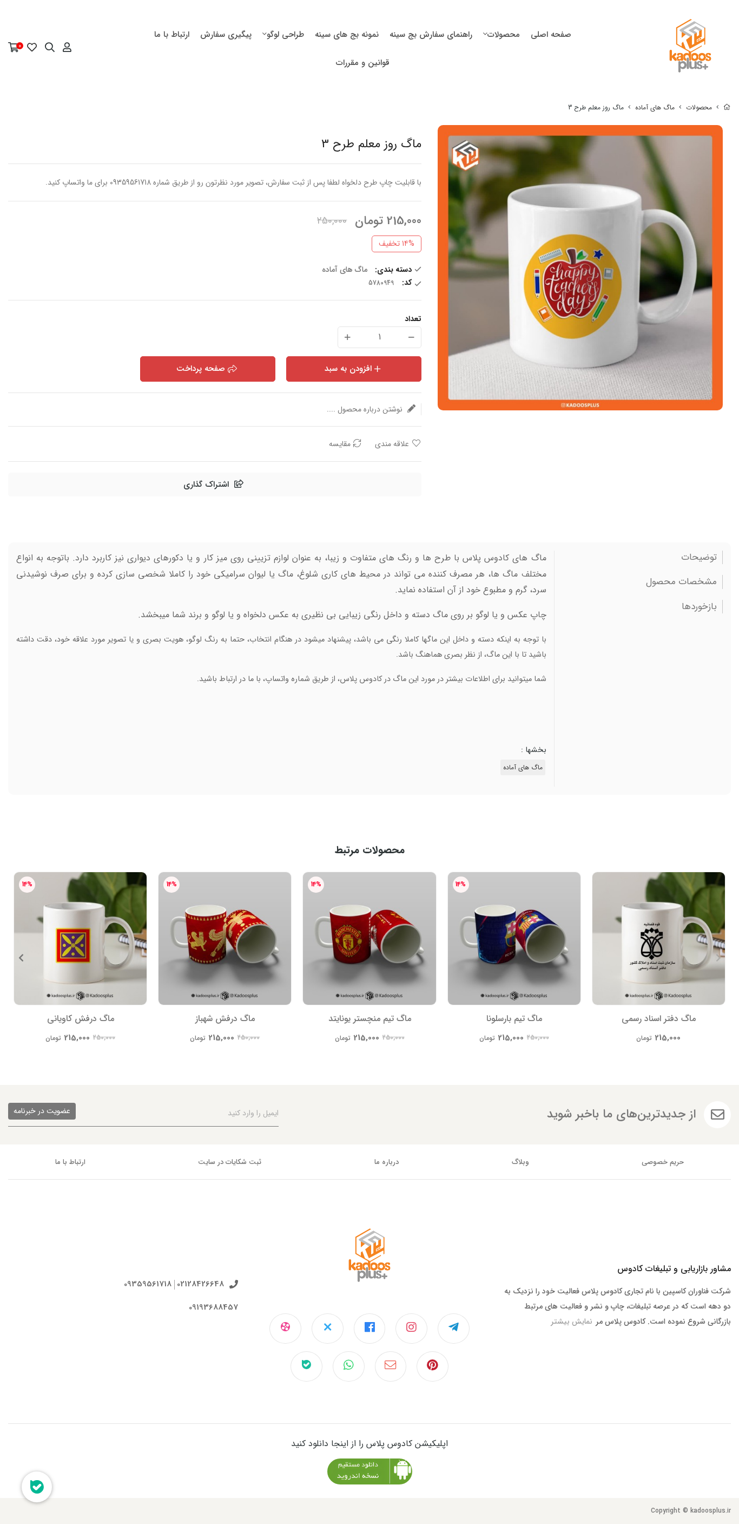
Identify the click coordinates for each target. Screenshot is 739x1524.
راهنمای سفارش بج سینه (431, 34)
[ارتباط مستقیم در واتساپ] (348, 1366)
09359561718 (147, 1284)
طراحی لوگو (285, 34)
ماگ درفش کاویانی (80, 1018)
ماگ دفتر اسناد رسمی (659, 1018)
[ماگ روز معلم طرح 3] (369, 1264)
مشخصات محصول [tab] (681, 582)
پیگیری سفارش (226, 34)
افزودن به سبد (348, 368)
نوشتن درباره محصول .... (366, 409)
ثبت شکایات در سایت (229, 1162)
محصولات (503, 34)
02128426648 (200, 1284)
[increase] (347, 337)
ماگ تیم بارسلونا (514, 1018)
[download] (369, 1471)
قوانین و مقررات (363, 62)
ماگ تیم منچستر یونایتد (369, 1018)
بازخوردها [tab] (699, 607)
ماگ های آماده (655, 107)
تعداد (413, 319)
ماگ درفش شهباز (225, 1018)
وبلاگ (520, 1162)
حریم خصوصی (663, 1162)
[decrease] (411, 337)
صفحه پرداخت (200, 368)
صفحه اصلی (551, 34)
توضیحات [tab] (699, 558)
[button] (21, 958)
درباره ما (386, 1162)
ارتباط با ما (171, 34)
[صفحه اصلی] (727, 107)
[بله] (306, 1366)
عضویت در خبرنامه (42, 1111)
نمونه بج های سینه (347, 34)
